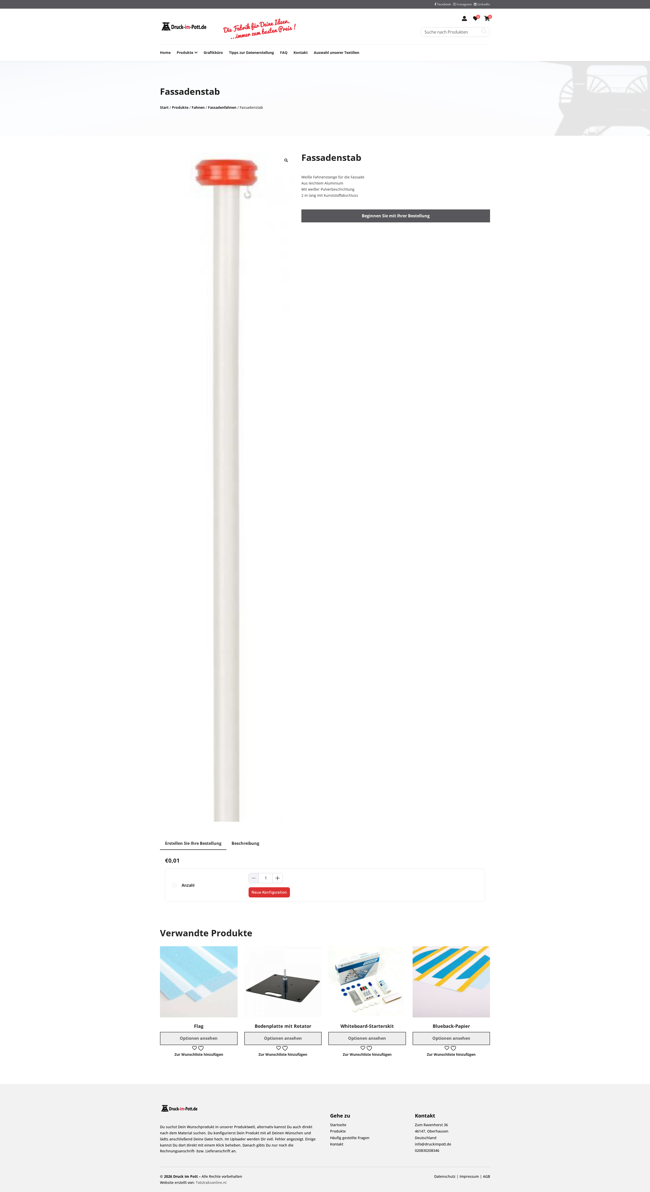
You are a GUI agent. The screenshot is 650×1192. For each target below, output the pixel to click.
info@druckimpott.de (433, 1144)
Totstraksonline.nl (211, 1182)
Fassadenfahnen (222, 107)
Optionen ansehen (199, 1038)
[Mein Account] (464, 19)
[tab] (193, 843)
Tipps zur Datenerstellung (251, 52)
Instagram (464, 4)
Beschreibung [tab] (245, 843)
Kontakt (301, 52)
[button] (286, 159)
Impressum (469, 1176)
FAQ (283, 52)
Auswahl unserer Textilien (336, 52)
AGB (486, 1176)
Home (165, 52)
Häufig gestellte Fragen (349, 1137)
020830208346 (427, 1150)
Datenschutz (445, 1176)
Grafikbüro (213, 52)
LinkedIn (483, 4)
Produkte (185, 52)
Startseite (338, 1125)
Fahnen (198, 107)
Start (164, 107)
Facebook (443, 4)
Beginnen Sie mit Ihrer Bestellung (396, 216)
